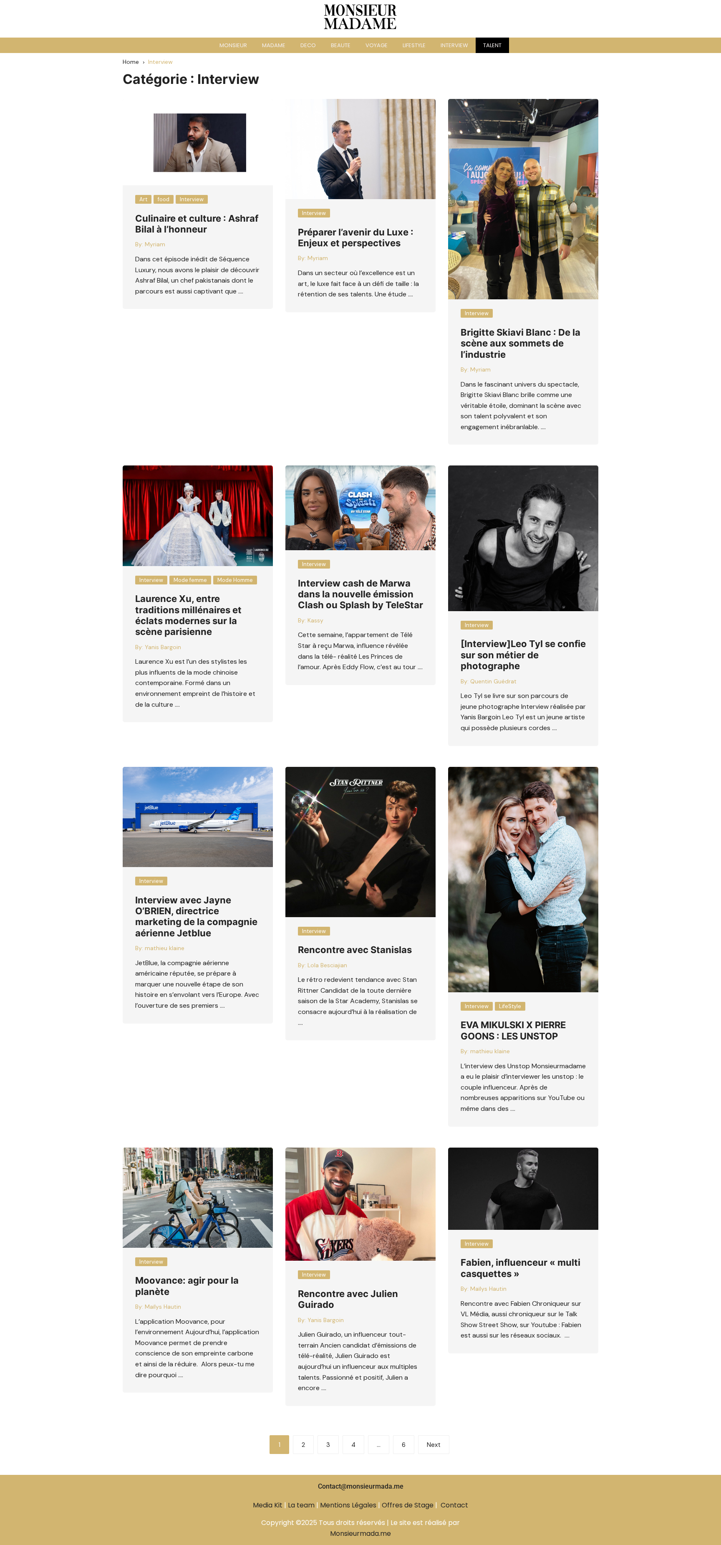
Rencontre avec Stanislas (355, 949)
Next (434, 1445)
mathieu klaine (164, 948)
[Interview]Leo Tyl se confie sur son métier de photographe (523, 654)
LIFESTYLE (414, 45)
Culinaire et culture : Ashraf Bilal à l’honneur (196, 224)
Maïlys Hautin (163, 1306)
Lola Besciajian (327, 965)
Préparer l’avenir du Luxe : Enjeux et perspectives (355, 237)
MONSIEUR (233, 45)
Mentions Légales (348, 1505)
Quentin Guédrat (493, 681)
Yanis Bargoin (163, 647)
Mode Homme (235, 580)
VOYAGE (377, 45)
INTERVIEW (454, 45)
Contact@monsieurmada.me (360, 1486)
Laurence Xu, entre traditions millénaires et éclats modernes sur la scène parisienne (188, 615)
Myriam (155, 244)
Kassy (315, 620)
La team (301, 1505)
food (163, 199)
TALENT (492, 45)
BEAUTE (340, 45)
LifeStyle (510, 1006)
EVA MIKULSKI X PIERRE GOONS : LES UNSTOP (513, 1030)
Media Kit (267, 1505)
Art (143, 199)
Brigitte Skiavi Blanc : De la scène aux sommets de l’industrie (520, 343)
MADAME (273, 45)
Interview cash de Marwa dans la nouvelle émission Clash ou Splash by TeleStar (360, 594)
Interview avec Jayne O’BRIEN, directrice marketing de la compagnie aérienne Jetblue (196, 916)
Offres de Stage (408, 1505)
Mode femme (190, 580)
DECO (308, 45)
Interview (192, 199)
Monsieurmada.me (360, 1533)
